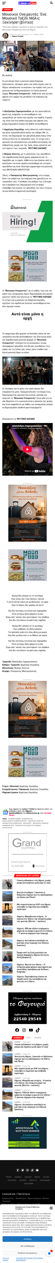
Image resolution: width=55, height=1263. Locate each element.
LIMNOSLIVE (27, 819)
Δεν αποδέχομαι (27, 1246)
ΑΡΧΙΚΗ (9, 1118)
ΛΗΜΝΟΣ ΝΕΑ (8, 825)
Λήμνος (18, 1118)
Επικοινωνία (32, 1160)
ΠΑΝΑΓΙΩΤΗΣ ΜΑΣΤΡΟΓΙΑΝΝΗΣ (28, 825)
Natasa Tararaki (17, 36)
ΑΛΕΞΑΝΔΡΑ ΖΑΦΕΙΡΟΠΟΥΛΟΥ (15, 821)
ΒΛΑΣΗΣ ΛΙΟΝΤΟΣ (36, 821)
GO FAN (46, 1118)
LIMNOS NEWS (15, 819)
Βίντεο (37, 1118)
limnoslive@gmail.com (11, 1151)
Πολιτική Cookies (32, 1157)
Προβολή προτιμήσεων (27, 1253)
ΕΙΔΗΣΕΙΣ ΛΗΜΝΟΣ (41, 823)
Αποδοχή (27, 1239)
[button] (51, 1208)
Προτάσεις (12, 1121)
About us (33, 1121)
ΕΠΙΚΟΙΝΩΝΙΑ (45, 1121)
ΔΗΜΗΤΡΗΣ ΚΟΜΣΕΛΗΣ (12, 823)
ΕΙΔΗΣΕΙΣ (27, 823)
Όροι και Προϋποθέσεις (16, 1157)
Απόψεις (22, 1121)
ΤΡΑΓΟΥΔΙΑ (7, 828)
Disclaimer (28, 1124)
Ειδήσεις (28, 1118)
